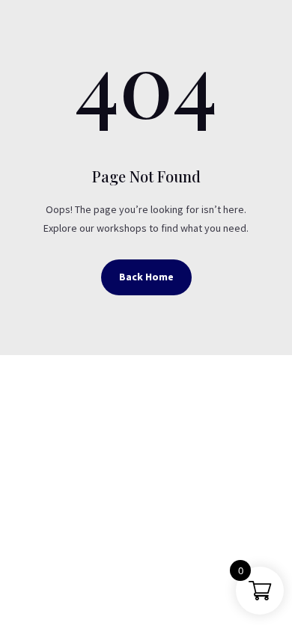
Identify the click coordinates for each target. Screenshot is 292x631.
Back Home (146, 276)
